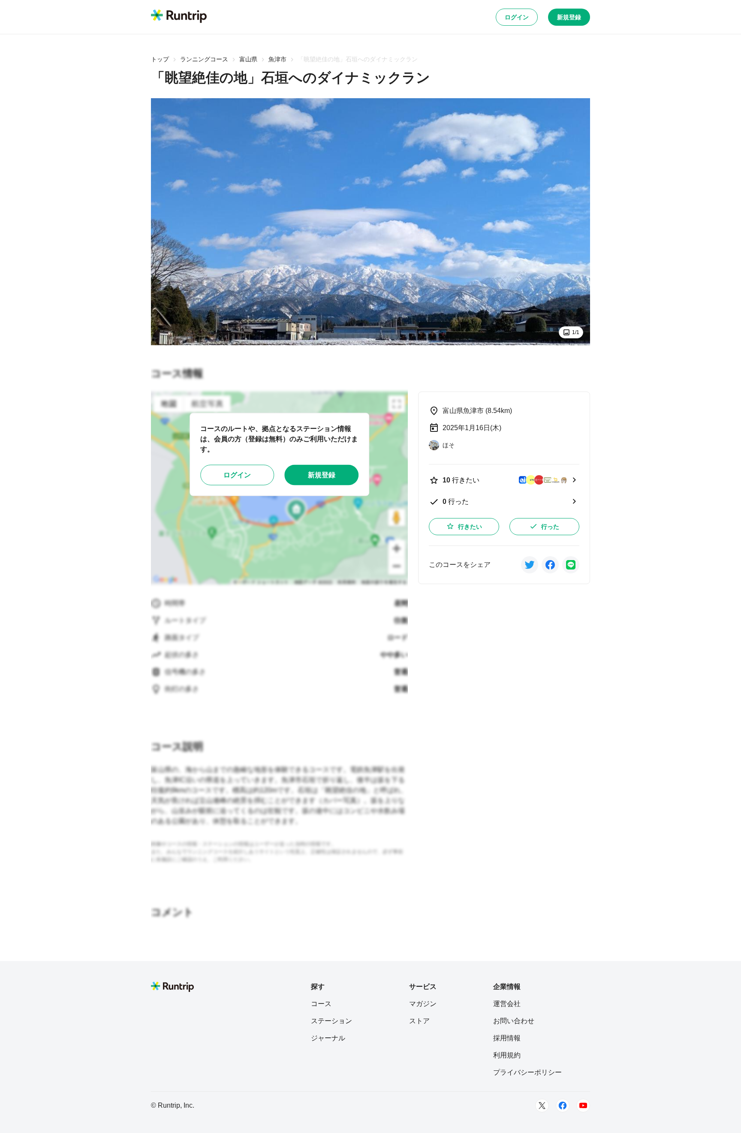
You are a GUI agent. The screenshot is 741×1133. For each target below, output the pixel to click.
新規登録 (569, 17)
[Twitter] (542, 1105)
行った (550, 526)
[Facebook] (562, 1105)
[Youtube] (583, 1105)
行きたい (470, 526)
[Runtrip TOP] (179, 16)
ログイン (517, 17)
